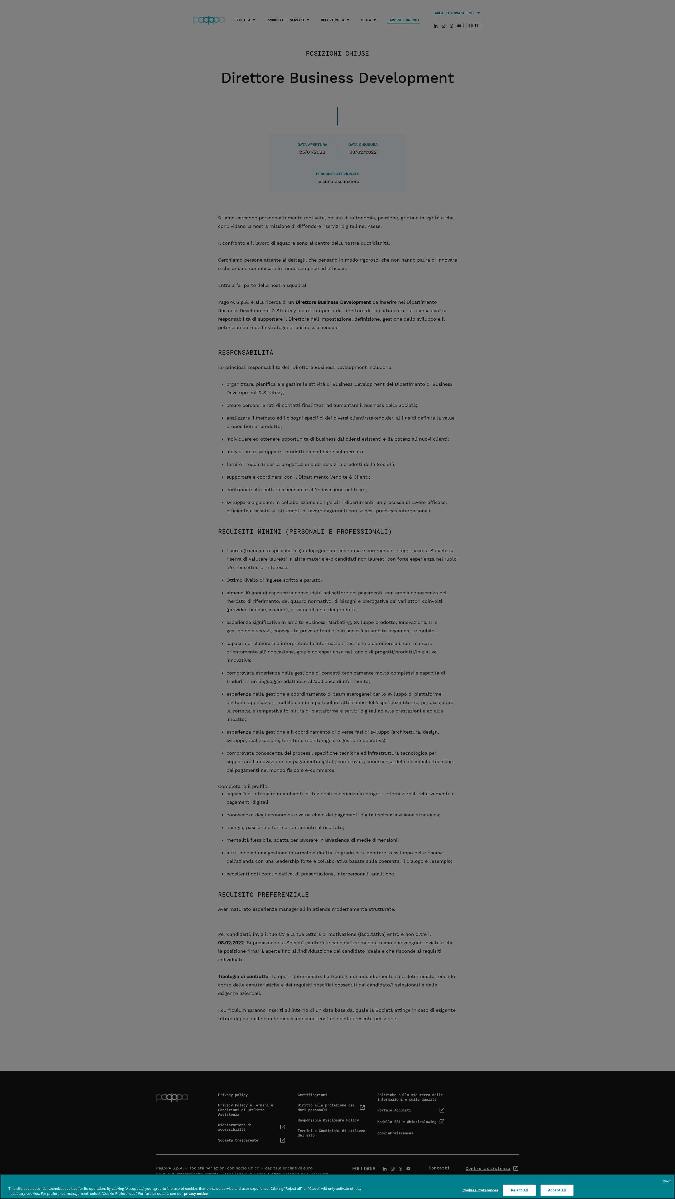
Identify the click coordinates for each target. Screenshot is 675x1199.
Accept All (557, 1190)
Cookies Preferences (480, 1190)
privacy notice (196, 1194)
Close (667, 1181)
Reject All (519, 1190)
